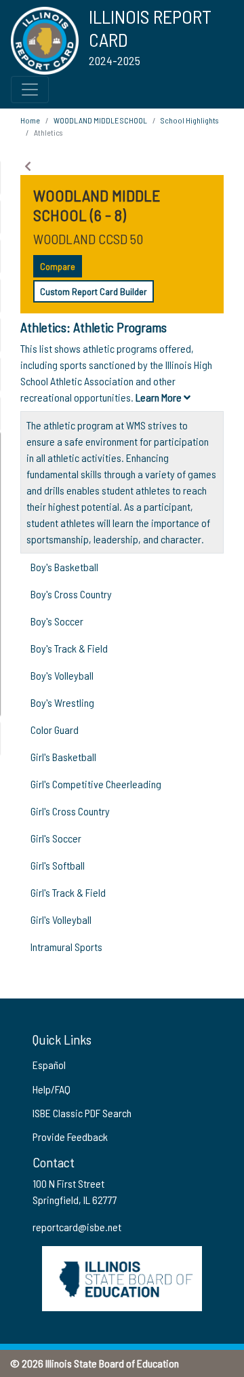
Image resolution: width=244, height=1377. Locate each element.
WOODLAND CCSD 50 (88, 239)
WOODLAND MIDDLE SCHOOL (100, 120)
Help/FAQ (51, 1089)
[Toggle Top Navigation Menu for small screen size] (30, 89)
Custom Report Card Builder (93, 291)
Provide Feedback (70, 1136)
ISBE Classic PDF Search (82, 1112)
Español (49, 1064)
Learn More (160, 397)
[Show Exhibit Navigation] (27, 166)
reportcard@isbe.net (77, 1226)
